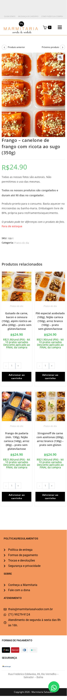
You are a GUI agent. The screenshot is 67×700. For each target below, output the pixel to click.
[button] (60, 57)
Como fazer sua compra (52, 16)
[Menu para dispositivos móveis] (57, 27)
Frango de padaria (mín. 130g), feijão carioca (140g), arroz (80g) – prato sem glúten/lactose (16, 441)
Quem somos (9, 16)
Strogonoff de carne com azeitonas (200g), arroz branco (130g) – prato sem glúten (50, 439)
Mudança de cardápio (28, 16)
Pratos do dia (21, 242)
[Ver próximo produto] (62, 47)
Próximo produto (50, 47)
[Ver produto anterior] (4, 47)
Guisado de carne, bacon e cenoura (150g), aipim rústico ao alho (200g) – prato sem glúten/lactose (16, 321)
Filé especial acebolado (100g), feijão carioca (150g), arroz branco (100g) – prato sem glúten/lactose (50, 321)
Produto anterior (16, 47)
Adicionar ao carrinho (17, 376)
